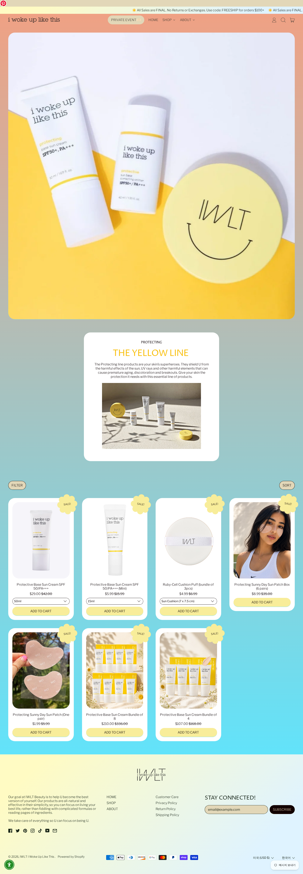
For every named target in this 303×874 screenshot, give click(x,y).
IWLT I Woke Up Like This (37, 857)
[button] (283, 20)
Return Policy (166, 809)
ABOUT (112, 809)
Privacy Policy (166, 803)
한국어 (286, 858)
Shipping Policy (167, 815)
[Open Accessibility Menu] (9, 865)
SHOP (111, 803)
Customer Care (167, 797)
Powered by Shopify (71, 857)
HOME (153, 20)
